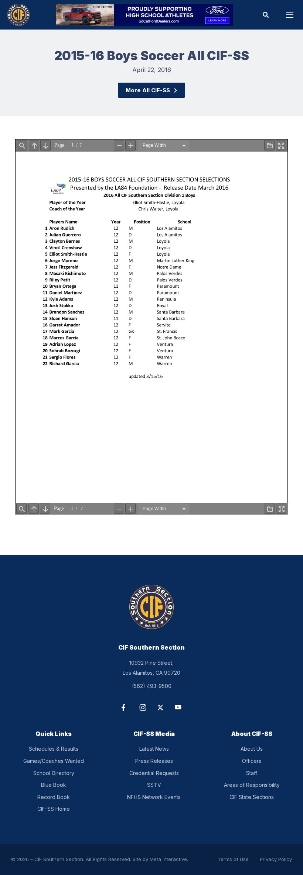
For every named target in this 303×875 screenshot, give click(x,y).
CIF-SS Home (53, 809)
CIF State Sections (251, 797)
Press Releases (154, 761)
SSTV (154, 785)
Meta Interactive (168, 859)
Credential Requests (154, 773)
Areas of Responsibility (252, 785)
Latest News (154, 749)
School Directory (53, 773)
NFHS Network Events (154, 797)
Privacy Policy (276, 859)
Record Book (53, 797)
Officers (251, 761)
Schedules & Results (53, 749)
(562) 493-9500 (151, 686)
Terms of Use (233, 859)
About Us (252, 749)
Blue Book (53, 785)
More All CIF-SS (148, 90)
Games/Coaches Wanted (53, 761)
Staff (251, 773)
